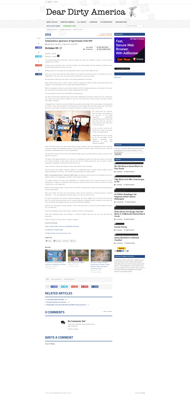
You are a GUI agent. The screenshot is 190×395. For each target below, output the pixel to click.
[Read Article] (131, 164)
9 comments (119, 243)
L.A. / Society (81, 22)
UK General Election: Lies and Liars (56, 302)
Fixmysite (142, 393)
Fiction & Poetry (106, 22)
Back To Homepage (107, 33)
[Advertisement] (129, 111)
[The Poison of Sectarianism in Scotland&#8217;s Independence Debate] (55, 255)
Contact (55, 1)
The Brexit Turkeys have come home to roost (58, 233)
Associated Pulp (121, 22)
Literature (93, 22)
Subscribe (118, 154)
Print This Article (103, 47)
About (49, 1)
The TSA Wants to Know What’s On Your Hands (128, 167)
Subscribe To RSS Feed (105, 35)
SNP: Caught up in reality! (76, 262)
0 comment (119, 171)
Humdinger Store (69, 26)
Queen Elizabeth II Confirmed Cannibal (126, 238)
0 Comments (89, 49)
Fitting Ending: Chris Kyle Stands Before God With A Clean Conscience (66, 305)
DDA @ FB (118, 74)
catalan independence (56, 279)
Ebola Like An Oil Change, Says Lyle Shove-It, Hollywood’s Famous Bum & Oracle (129, 213)
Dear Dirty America (67, 22)
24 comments (119, 202)
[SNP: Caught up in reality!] (78, 255)
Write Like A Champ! (53, 26)
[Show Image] (126, 164)
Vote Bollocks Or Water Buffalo (54, 230)
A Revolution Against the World (55, 299)
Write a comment (73, 329)
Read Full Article (130, 171)
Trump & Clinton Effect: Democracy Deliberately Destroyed (62, 226)
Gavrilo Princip (120, 227)
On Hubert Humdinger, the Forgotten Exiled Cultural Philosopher (125, 196)
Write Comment (108, 311)
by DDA (90, 47)
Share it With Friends (104, 49)
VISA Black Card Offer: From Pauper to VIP (129, 180)
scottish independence (69, 279)
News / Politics (52, 22)
